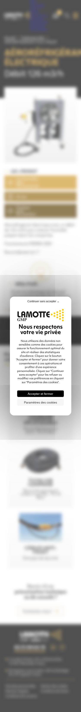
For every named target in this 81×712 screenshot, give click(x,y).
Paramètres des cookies (40, 402)
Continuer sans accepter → (43, 301)
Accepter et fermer (40, 393)
